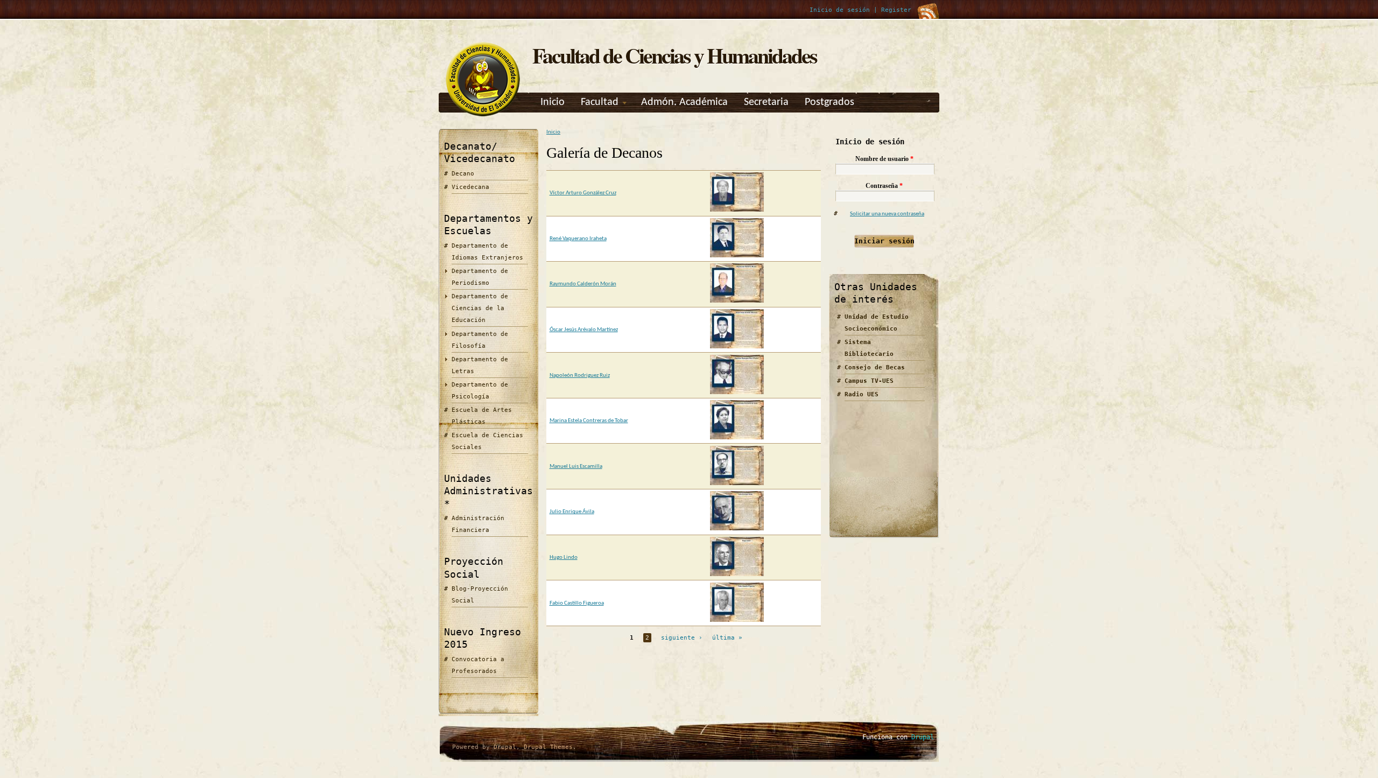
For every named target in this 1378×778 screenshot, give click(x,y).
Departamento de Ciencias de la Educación (480, 308)
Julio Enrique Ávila (572, 512)
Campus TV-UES (869, 380)
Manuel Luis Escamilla (576, 466)
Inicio (552, 102)
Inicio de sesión (840, 9)
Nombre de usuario (884, 159)
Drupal (505, 747)
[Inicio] (483, 117)
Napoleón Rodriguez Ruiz (580, 376)
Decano (463, 173)
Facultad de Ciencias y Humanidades (674, 55)
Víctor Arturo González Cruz (583, 193)
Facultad (599, 102)
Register (896, 9)
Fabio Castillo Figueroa (577, 603)
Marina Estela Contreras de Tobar (589, 421)
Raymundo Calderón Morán (583, 284)
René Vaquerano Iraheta (578, 239)
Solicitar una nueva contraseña (887, 214)
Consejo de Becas (875, 367)
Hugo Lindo (564, 557)
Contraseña (884, 186)
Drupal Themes (548, 747)
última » (727, 637)
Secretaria (766, 102)
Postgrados (829, 102)
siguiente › (681, 637)
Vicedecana (470, 187)
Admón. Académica (684, 102)
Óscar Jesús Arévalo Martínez (584, 330)
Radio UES (861, 394)
